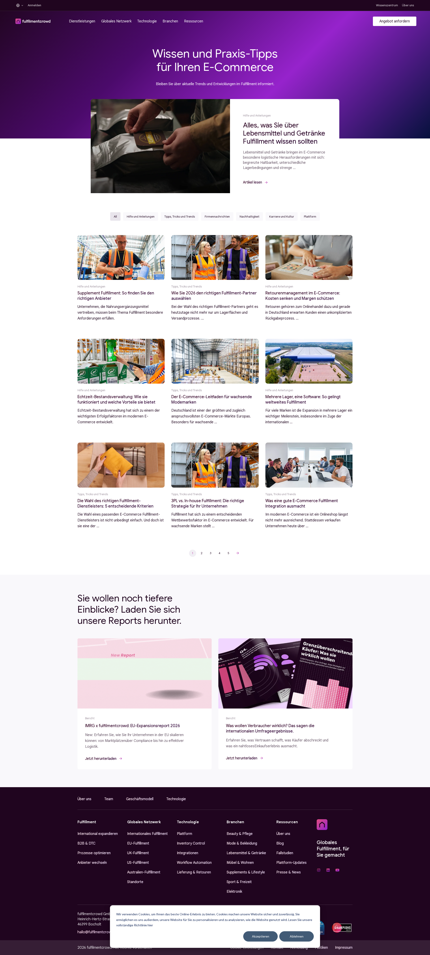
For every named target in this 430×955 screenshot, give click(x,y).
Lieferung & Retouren (194, 872)
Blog (280, 843)
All (115, 216)
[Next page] (237, 553)
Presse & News (288, 872)
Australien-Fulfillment (143, 872)
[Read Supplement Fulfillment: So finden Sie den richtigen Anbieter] (121, 257)
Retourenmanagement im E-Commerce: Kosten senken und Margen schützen (302, 296)
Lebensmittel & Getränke (246, 853)
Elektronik (234, 891)
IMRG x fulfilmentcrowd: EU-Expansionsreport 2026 (132, 725)
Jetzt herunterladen (100, 758)
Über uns (84, 799)
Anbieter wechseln (92, 862)
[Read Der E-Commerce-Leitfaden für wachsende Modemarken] (214, 361)
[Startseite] (322, 824)
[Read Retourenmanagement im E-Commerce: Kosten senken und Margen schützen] (309, 257)
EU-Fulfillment (138, 843)
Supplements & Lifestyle (246, 872)
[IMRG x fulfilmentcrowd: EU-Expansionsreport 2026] (144, 673)
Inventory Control (191, 843)
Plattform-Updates (291, 862)
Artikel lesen (252, 182)
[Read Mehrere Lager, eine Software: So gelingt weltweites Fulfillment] (309, 361)
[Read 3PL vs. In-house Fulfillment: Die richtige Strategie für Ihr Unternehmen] (214, 465)
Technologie (176, 799)
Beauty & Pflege (240, 834)
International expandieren (97, 834)
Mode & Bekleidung (242, 843)
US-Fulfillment (138, 862)
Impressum (344, 947)
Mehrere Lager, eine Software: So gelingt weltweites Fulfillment (303, 399)
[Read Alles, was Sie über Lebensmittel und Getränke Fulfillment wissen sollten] (160, 146)
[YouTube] (337, 870)
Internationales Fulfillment (147, 834)
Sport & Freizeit (239, 882)
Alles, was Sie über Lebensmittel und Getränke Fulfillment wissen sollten (284, 133)
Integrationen (187, 853)
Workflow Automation (194, 862)
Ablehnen (296, 936)
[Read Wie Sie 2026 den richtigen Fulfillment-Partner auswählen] (214, 257)
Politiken (321, 947)
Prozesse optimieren (94, 853)
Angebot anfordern (394, 21)
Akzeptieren (260, 936)
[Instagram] (319, 870)
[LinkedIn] (328, 870)
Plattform (184, 834)
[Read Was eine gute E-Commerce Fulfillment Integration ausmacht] (309, 465)
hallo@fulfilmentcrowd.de (97, 932)
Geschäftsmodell (139, 799)
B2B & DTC (86, 843)
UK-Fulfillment (138, 853)
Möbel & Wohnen (240, 862)
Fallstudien (284, 853)
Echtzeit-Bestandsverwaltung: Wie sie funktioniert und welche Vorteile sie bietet (116, 399)
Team (108, 799)
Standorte (135, 882)
